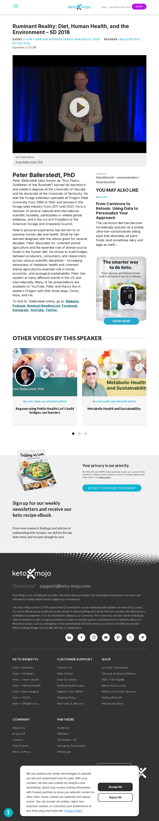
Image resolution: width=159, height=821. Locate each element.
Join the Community (115, 667)
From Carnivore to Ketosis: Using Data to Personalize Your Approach (117, 210)
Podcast (19, 306)
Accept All (115, 786)
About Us (19, 727)
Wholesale (64, 751)
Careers (18, 739)
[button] (73, 433)
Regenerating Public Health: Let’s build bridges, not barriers (45, 410)
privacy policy (105, 477)
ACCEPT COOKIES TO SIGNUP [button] (112, 488)
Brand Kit (19, 733)
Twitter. (51, 310)
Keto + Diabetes (23, 673)
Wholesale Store (113, 703)
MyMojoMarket (112, 697)
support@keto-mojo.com (65, 586)
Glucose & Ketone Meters (119, 673)
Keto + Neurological (26, 691)
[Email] (142, 637)
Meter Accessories (114, 685)
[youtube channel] (106, 637)
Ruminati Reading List (43, 306)
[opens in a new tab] (121, 287)
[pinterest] (118, 637)
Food (103, 197)
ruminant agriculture (127, 177)
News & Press (22, 751)
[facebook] (81, 637)
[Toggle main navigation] (16, 5)
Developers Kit (67, 739)
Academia (63, 727)
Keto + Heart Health (26, 679)
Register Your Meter (70, 691)
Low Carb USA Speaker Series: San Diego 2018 (62, 39)
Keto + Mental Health (27, 685)
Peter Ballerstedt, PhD (29, 162)
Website (72, 301)
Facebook (69, 306)
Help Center (65, 673)
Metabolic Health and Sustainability (114, 408)
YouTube (37, 310)
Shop (139, 6)
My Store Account (120, 7)
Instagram (20, 310)
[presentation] (139, 368)
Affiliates (63, 733)
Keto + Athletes (23, 667)
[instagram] (94, 637)
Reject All (115, 797)
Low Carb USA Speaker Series (46, 401)
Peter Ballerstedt (105, 177)
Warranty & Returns (70, 703)
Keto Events (21, 745)
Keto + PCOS (21, 697)
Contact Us (64, 667)
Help (104, 7)
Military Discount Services (119, 691)
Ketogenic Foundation (71, 745)
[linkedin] (69, 637)
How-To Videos (67, 679)
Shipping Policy (66, 697)
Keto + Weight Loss (26, 703)
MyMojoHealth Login (70, 685)
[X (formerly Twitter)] (130, 637)
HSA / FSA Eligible (113, 679)
